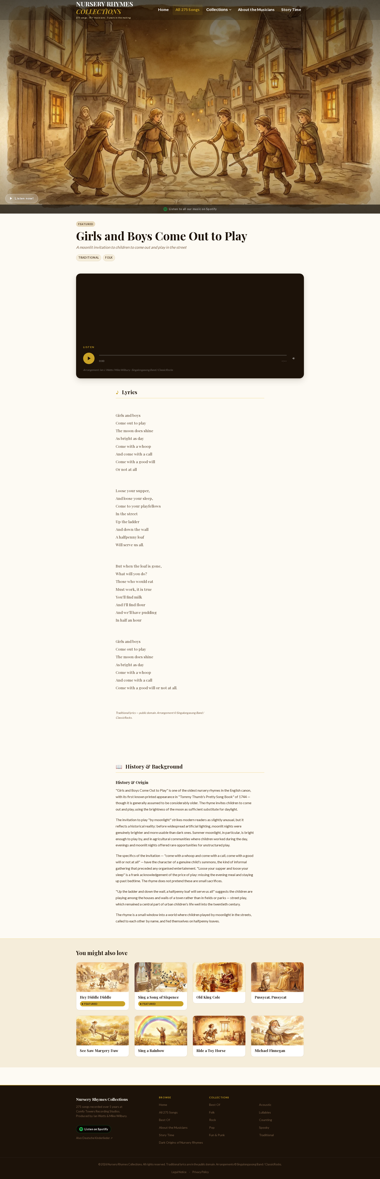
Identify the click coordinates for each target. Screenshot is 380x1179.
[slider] (193, 355)
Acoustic (265, 1104)
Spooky (264, 1127)
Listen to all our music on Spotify (193, 209)
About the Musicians (256, 9)
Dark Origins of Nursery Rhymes (181, 1142)
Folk (109, 257)
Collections (217, 9)
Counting (265, 1120)
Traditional (88, 257)
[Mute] (294, 358)
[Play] (89, 358)
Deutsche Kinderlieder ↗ (97, 1138)
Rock (212, 1120)
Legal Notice (179, 1172)
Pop (212, 1127)
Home (163, 9)
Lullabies (265, 1112)
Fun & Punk (217, 1135)
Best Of (164, 1120)
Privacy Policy (200, 1172)
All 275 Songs (187, 9)
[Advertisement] (190, 312)
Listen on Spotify (96, 1129)
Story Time (291, 9)
